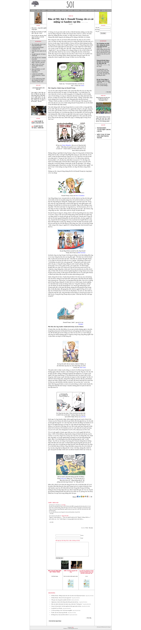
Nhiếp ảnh (57, 10)
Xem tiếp (103, 125)
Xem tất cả (87, 527)
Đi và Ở (33, 10)
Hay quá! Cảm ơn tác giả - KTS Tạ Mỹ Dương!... (103, 82)
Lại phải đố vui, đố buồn (56, 608)
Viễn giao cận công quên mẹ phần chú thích (61, 599)
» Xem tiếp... (89, 617)
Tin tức (38, 10)
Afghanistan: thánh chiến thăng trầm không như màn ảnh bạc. (65, 602)
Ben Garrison (81, 252)
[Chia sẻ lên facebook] (77, 497)
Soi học (104, 10)
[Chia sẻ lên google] (81, 497)
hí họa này (63, 478)
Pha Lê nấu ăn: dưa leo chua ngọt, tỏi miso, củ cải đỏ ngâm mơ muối (39, 37)
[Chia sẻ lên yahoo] (83, 497)
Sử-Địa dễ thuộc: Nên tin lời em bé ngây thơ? (61, 597)
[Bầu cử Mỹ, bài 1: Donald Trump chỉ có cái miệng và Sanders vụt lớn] (38, 116)
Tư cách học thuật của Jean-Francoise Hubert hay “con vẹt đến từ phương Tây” (86, 572)
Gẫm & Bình (50, 10)
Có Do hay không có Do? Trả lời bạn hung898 (61, 610)
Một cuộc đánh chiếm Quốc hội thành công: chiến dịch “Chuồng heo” (66, 604)
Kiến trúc (70, 10)
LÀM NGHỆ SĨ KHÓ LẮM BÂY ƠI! (38, 48)
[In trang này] (92, 497)
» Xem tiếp (108, 92)
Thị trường (77, 10)
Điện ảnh (64, 10)
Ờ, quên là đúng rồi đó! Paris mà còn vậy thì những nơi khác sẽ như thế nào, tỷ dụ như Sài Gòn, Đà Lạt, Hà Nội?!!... (103, 49)
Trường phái (91, 10)
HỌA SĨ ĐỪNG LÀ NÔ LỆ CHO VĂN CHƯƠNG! (38, 70)
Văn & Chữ (108, 10)
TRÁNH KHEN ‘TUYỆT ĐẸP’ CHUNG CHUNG (39, 61)
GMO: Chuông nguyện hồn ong (70, 571)
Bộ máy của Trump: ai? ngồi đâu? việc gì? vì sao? (39, 32)
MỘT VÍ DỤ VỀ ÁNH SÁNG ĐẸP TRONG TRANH (38, 66)
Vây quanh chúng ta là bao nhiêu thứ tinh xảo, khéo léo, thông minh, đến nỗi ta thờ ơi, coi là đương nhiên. (103, 119)
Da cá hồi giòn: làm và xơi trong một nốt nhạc (38, 44)
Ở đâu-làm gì (84, 10)
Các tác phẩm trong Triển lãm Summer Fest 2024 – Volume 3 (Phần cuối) (38, 80)
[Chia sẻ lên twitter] (79, 497)
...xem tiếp (51, 513)
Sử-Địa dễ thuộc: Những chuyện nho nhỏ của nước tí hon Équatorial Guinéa (68, 595)
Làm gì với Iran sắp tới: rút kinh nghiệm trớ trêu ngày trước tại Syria (66, 606)
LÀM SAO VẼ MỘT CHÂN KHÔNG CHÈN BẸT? (38, 75)
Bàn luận (98, 10)
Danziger (80, 324)
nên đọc (38, 118)
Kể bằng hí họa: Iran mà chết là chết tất (60, 614)
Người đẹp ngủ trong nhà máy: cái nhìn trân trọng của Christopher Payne (103, 99)
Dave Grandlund (79, 195)
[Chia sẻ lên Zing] (87, 497)
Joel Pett (83, 416)
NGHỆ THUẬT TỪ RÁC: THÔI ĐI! (38, 127)
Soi (72, 627)
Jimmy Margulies (66, 145)
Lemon (82, 85)
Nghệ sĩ (43, 10)
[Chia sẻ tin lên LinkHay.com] (85, 497)
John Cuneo (83, 367)
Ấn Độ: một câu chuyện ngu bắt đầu (59, 612)
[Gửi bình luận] (89, 497)
